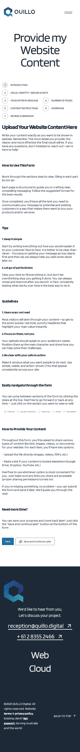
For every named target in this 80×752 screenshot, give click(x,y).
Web (40, 655)
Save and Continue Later (37, 541)
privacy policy (24, 713)
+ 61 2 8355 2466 (35, 636)
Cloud (40, 668)
